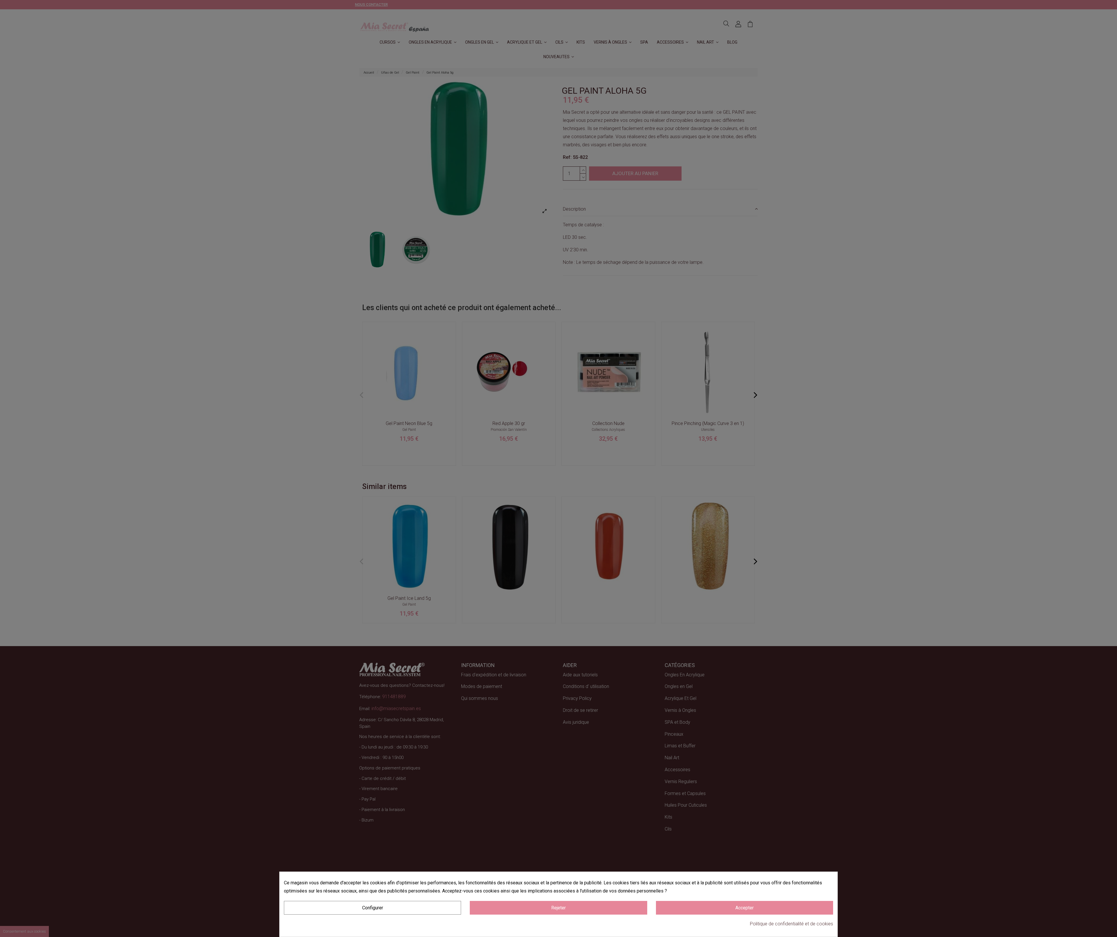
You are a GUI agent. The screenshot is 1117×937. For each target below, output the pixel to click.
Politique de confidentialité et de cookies (791, 924)
